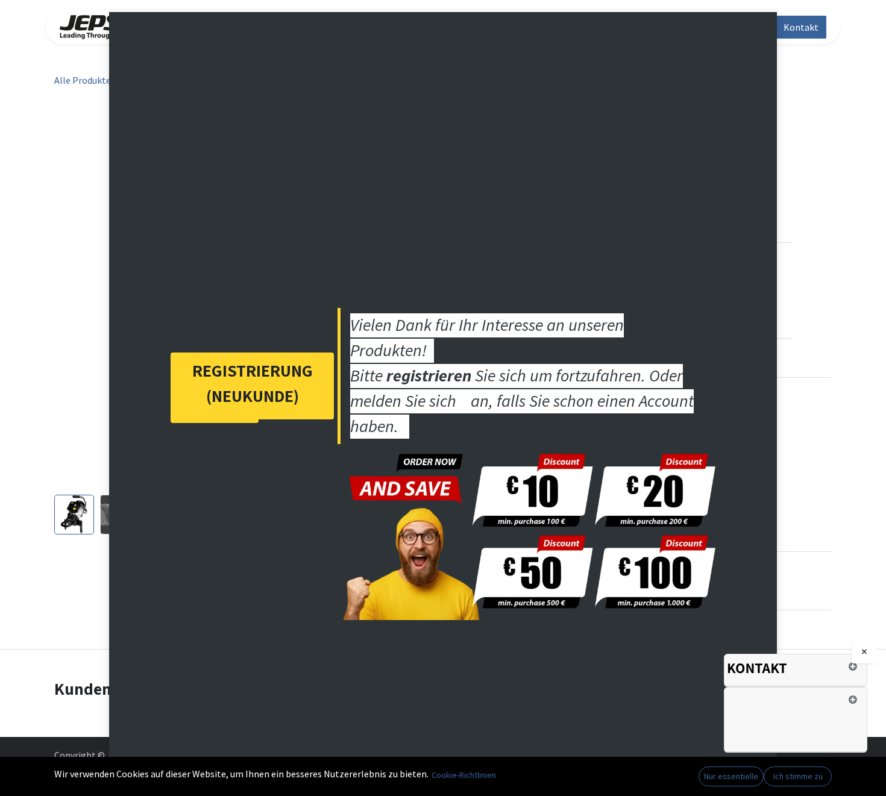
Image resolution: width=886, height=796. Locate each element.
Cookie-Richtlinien (464, 774)
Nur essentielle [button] (731, 776)
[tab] (795, 670)
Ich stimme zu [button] (798, 776)
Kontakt (801, 27)
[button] (73, 296)
